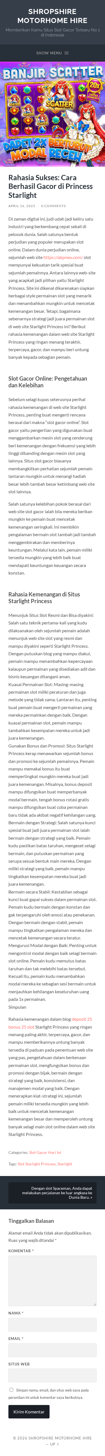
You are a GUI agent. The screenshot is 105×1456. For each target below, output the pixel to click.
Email (16, 1338)
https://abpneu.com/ (63, 257)
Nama (16, 1313)
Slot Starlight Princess (37, 1164)
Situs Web (19, 1364)
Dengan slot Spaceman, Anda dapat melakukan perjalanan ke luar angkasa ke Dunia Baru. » (57, 1193)
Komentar (21, 1251)
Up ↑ (55, 1444)
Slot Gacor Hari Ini (45, 1152)
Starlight (64, 1164)
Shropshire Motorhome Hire (52, 16)
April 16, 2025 (21, 206)
